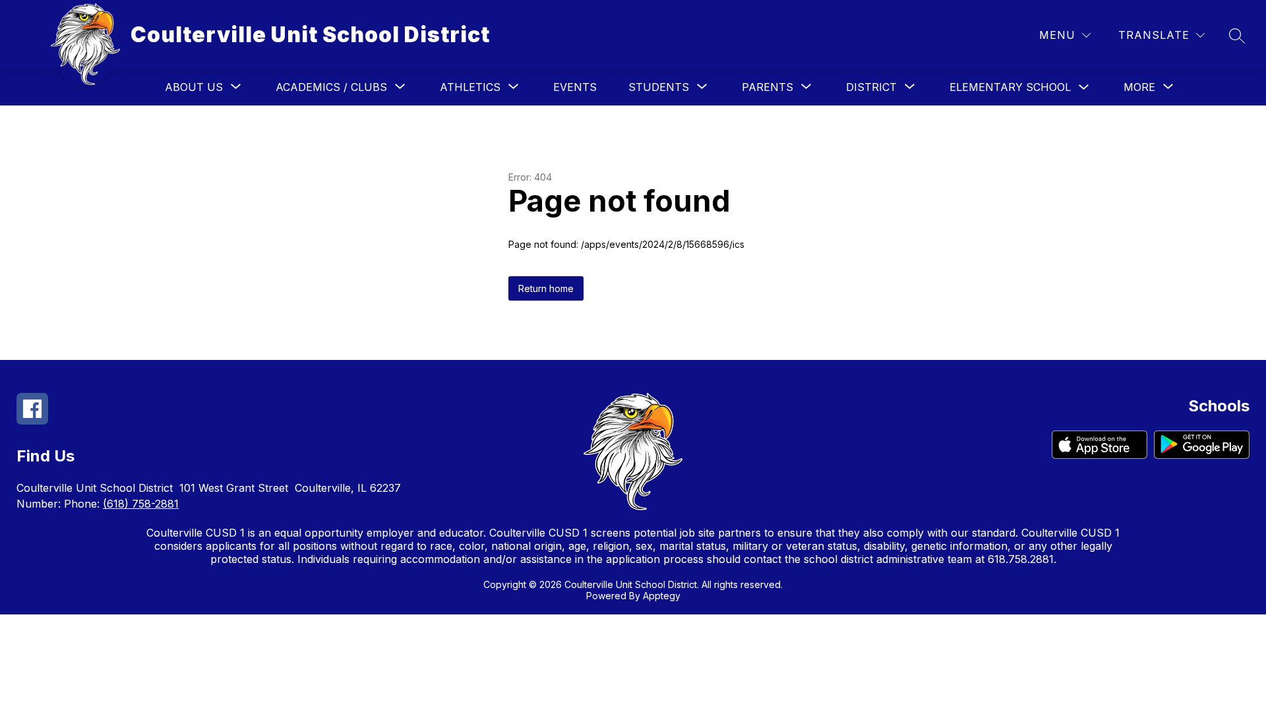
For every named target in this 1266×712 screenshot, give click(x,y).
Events (575, 87)
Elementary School (1010, 87)
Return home (546, 288)
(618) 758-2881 (141, 503)
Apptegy (661, 595)
